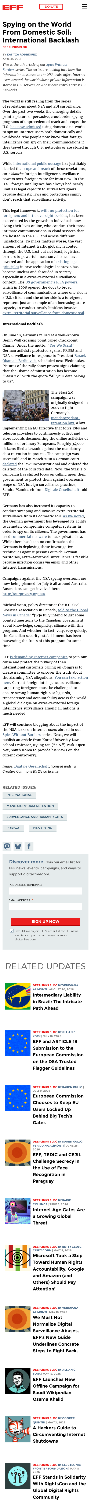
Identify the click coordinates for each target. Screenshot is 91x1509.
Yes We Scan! (61, 345)
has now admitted (25, 127)
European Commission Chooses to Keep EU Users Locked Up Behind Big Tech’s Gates (58, 1109)
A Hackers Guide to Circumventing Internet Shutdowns (59, 1434)
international (24, 163)
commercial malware (29, 536)
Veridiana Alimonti (48, 1145)
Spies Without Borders (22, 735)
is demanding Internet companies (39, 657)
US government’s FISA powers (51, 282)
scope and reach (36, 168)
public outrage (49, 163)
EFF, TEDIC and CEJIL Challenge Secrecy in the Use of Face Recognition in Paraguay (57, 1168)
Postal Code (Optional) (25, 884)
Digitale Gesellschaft (62, 489)
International (19, 795)
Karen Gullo (72, 1087)
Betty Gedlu (71, 1246)
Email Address (19, 900)
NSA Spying (42, 828)
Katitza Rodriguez (22, 54)
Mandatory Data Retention (30, 806)
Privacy (13, 828)
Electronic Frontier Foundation (14, 7)
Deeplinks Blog (45, 985)
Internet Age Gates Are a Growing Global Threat (59, 1216)
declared (10, 464)
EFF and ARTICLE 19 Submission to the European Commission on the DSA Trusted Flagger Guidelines (58, 1055)
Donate (51, 6)
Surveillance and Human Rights (35, 817)
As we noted (73, 516)
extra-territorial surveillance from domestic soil (43, 313)
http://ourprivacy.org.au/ (24, 594)
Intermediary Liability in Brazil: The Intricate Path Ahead (57, 1001)
